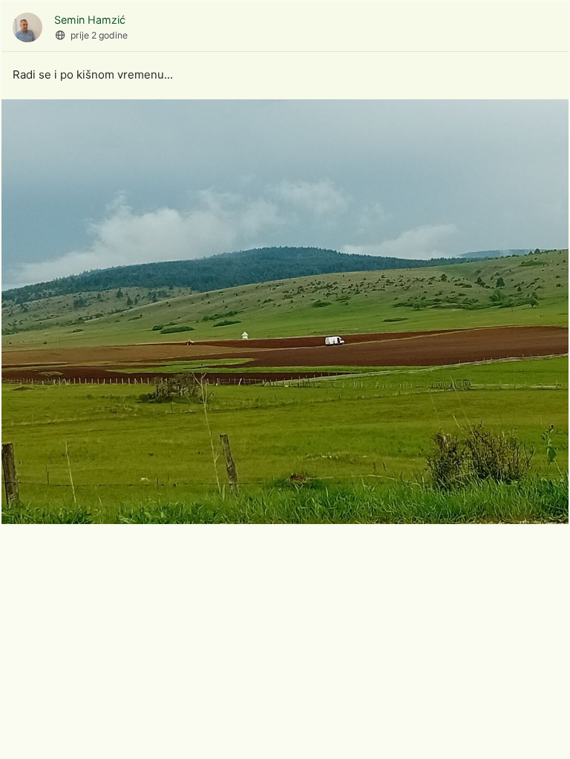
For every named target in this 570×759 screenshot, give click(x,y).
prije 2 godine (99, 35)
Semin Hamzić (89, 19)
